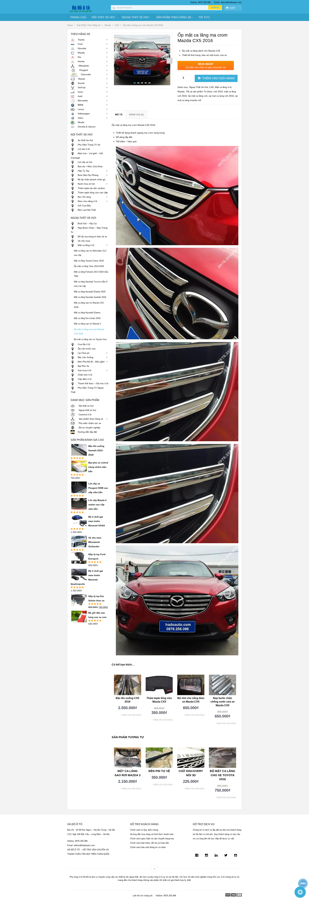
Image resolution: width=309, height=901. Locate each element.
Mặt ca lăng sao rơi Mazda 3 (87, 324)
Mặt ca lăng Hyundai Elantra (87, 313)
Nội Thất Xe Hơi (103, 17)
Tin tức (204, 17)
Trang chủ (78, 17)
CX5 (117, 25)
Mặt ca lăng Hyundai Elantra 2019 (89, 292)
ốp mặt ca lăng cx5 (197, 96)
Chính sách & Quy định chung (144, 830)
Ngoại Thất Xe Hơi (135, 17)
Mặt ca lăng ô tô (223, 87)
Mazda (108, 25)
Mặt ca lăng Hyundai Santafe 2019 (90, 297)
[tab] (119, 114)
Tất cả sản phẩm (194, 91)
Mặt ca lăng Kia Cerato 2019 (87, 318)
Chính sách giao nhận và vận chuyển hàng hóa (152, 838)
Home (70, 25)
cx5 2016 (218, 91)
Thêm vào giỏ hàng (218, 78)
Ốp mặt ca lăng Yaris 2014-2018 (89, 266)
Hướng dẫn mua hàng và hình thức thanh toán (151, 834)
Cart (233, 8)
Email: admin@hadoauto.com (228, 2)
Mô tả (118, 114)
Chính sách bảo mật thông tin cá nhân (148, 847)
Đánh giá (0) (136, 114)
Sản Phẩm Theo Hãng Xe (173, 17)
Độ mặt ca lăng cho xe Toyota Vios (90, 339)
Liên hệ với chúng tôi (142, 896)
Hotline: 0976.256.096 (200, 2)
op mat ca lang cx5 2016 (221, 96)
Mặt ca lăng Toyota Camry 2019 (89, 261)
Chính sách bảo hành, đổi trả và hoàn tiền (149, 843)
